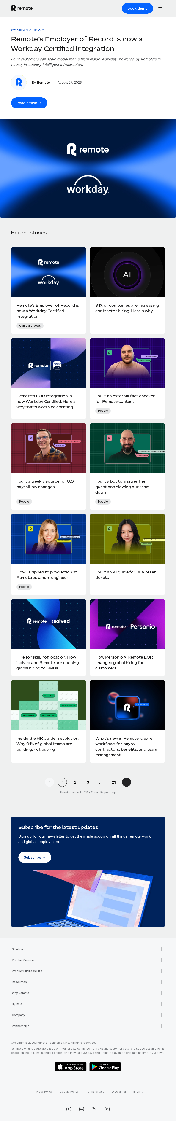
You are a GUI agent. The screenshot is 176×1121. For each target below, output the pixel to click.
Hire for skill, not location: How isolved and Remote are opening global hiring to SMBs (47, 662)
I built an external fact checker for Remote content (125, 399)
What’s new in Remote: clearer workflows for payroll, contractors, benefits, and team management (126, 746)
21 (114, 782)
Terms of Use (95, 1091)
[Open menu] (160, 8)
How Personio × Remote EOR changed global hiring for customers (124, 662)
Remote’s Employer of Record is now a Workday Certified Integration (47, 311)
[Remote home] (22, 8)
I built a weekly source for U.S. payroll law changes (45, 484)
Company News (27, 30)
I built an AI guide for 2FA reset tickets (125, 575)
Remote (43, 82)
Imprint (138, 1091)
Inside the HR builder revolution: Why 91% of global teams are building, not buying (47, 744)
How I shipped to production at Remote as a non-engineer (46, 575)
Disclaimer (119, 1091)
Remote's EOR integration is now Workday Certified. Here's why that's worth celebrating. (46, 401)
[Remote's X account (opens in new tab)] (94, 1109)
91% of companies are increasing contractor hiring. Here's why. (127, 308)
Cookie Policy (69, 1091)
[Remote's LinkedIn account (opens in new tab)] (81, 1109)
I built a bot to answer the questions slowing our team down (122, 487)
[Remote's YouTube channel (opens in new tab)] (68, 1109)
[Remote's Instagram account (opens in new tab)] (107, 1109)
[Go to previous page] (49, 782)
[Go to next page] (126, 782)
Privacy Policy (43, 1091)
